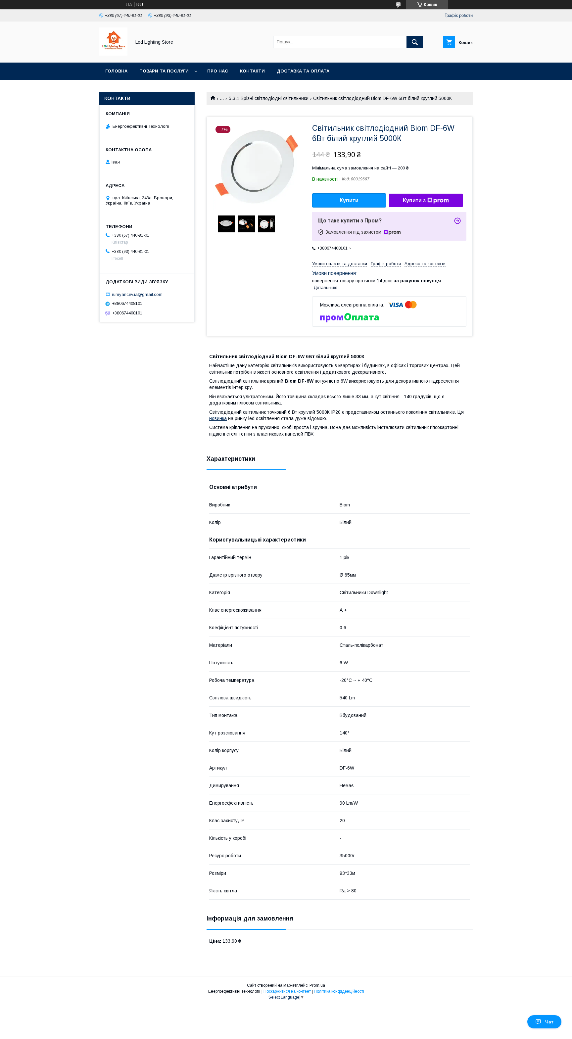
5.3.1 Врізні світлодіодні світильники (269, 98)
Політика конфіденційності (339, 991)
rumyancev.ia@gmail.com (137, 294)
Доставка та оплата (303, 71)
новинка (218, 418)
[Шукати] (414, 42)
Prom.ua (317, 985)
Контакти (252, 71)
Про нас (217, 71)
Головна (116, 71)
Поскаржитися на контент (287, 991)
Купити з (414, 200)
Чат (549, 1021)
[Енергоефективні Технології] (113, 54)
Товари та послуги (164, 71)
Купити (349, 200)
